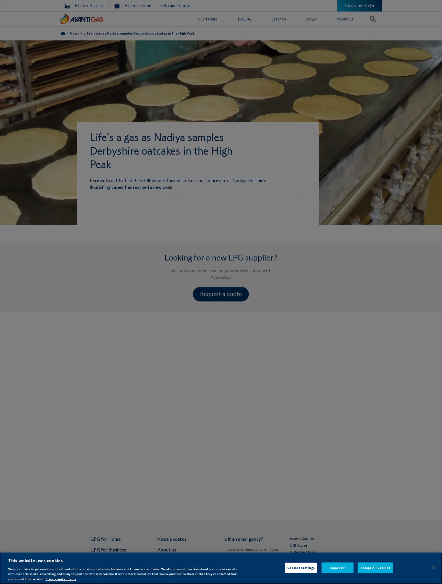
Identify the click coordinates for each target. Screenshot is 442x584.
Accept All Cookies (375, 568)
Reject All (337, 568)
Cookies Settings (301, 568)
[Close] (433, 567)
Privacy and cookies (61, 579)
